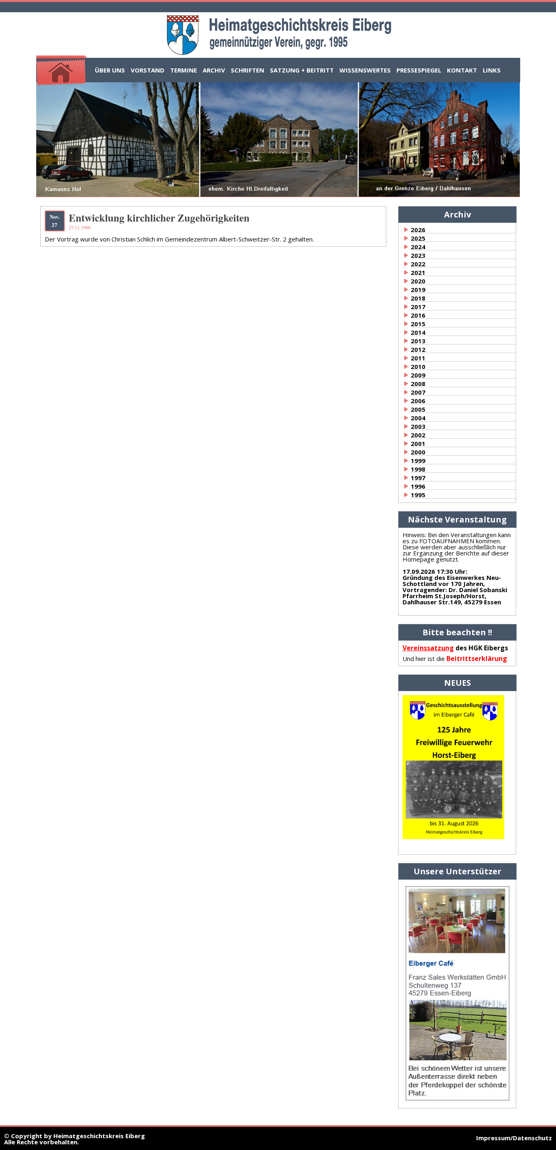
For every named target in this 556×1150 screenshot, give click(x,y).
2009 (418, 375)
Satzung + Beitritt (302, 70)
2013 (418, 341)
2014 (418, 332)
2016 (418, 315)
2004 (418, 418)
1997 (418, 478)
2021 (418, 272)
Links (492, 70)
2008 (418, 384)
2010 (418, 366)
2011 (418, 358)
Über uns (110, 70)
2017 (418, 307)
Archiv (214, 70)
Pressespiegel (418, 70)
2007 (418, 392)
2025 (418, 238)
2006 (418, 401)
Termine (183, 70)
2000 (418, 452)
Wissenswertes (365, 70)
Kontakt (462, 70)
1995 (418, 495)
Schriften (247, 70)
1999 (418, 460)
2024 (418, 247)
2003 (418, 426)
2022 (418, 264)
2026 (418, 230)
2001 (418, 443)
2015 (418, 324)
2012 (418, 349)
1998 (418, 469)
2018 (418, 298)
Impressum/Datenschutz (514, 1138)
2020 (418, 281)
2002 (418, 435)
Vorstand (147, 70)
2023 (418, 255)
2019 (418, 289)
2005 (418, 409)
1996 (418, 486)
